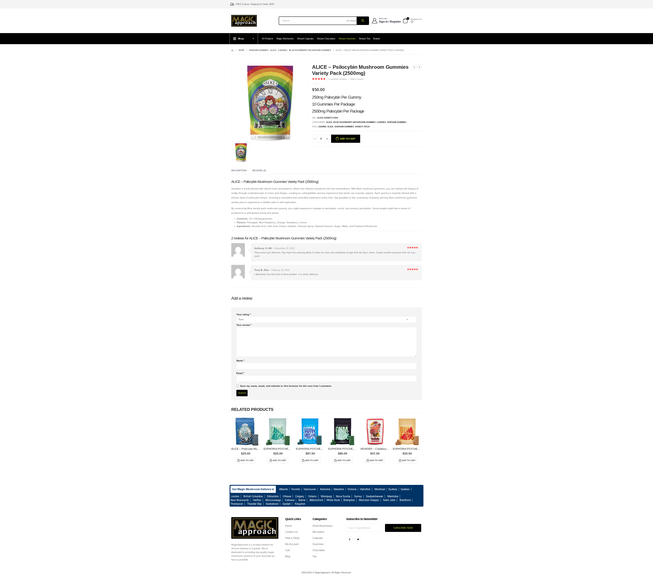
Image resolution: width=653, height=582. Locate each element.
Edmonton (273, 496)
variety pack (362, 126)
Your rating (243, 314)
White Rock (333, 500)
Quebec (405, 489)
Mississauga (273, 500)
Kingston (300, 503)
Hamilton (365, 489)
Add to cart (347, 138)
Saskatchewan (374, 496)
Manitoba (392, 496)
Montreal (379, 489)
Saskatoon (272, 503)
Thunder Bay (254, 503)
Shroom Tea (364, 38)
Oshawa (289, 500)
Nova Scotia (343, 496)
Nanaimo (339, 489)
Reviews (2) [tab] (259, 170)
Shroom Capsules (305, 38)
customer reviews (337, 79)
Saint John (389, 500)
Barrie (301, 500)
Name (240, 360)
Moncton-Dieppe (369, 500)
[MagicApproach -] (244, 21)
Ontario (312, 496)
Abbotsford (316, 500)
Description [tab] (238, 170)
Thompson (236, 503)
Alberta (283, 489)
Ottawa (287, 496)
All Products (267, 38)
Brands (376, 38)
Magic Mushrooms (285, 38)
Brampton (349, 500)
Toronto (295, 489)
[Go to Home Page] (232, 50)
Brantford (405, 500)
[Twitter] (358, 539)
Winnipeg (326, 496)
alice (330, 126)
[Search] (363, 21)
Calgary (299, 496)
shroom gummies (344, 126)
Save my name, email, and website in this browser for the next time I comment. (286, 386)
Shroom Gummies (347, 38)
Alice (329, 122)
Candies (381, 122)
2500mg (322, 126)
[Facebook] (349, 539)
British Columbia (253, 496)
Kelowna (325, 489)
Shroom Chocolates (326, 38)
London (234, 496)
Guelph (286, 503)
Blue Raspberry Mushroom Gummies (354, 122)
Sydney (392, 489)
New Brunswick (239, 500)
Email (240, 373)
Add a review (356, 79)
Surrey (358, 496)
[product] (245, 431)
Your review (244, 325)
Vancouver (310, 489)
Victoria (351, 489)
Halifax (257, 500)
